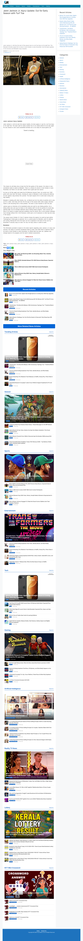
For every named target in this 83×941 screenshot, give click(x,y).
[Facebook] (8, 248)
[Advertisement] (29, 25)
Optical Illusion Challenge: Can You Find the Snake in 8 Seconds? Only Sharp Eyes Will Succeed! (69, 44)
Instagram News (64, 109)
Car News (62, 104)
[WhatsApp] (13, 248)
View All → (51, 331)
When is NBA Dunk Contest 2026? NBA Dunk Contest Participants (31, 266)
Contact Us (43, 931)
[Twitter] (10, 248)
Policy (38, 931)
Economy (62, 72)
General (18, 6)
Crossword (62, 74)
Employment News (64, 81)
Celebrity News (64, 90)
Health (61, 76)
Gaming (48, 6)
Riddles (29, 6)
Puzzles (62, 111)
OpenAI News (63, 99)
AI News (12, 6)
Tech (43, 6)
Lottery (61, 95)
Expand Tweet (29, 163)
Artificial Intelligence (65, 79)
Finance (62, 97)
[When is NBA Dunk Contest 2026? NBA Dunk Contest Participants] (8, 271)
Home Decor (63, 102)
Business (62, 85)
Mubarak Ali (8, 52)
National (62, 83)
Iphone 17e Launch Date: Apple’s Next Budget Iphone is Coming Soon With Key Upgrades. (68, 17)
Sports (23, 6)
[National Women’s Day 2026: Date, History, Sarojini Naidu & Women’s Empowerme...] (8, 278)
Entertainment (36, 6)
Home (6, 6)
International (63, 88)
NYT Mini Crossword (65, 106)
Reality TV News (64, 92)
